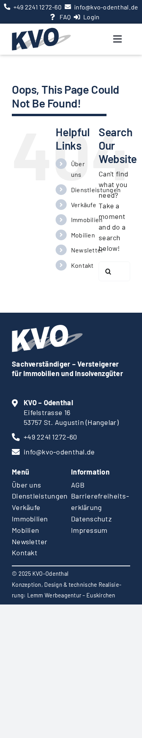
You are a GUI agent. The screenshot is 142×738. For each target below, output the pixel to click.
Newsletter (87, 250)
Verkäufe (83, 204)
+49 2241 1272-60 (37, 7)
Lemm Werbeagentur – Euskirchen (71, 595)
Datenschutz (91, 518)
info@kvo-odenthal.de (106, 7)
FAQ (65, 16)
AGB (77, 484)
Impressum (89, 530)
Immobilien (87, 219)
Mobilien (83, 235)
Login (91, 16)
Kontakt (82, 265)
